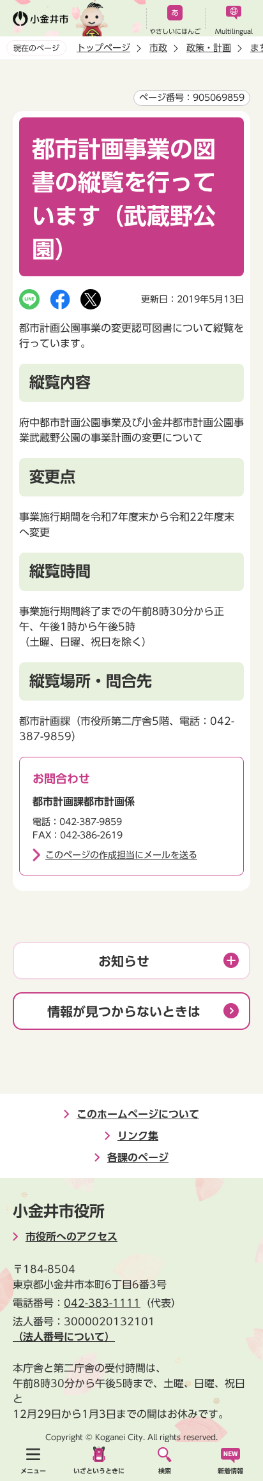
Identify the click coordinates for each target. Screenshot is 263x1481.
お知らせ (123, 961)
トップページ (103, 47)
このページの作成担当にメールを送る (121, 855)
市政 (158, 47)
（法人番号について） (64, 1337)
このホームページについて (138, 1114)
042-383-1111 (102, 1303)
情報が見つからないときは (123, 1011)
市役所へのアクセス (71, 1237)
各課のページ (138, 1157)
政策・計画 (208, 47)
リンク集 (137, 1136)
